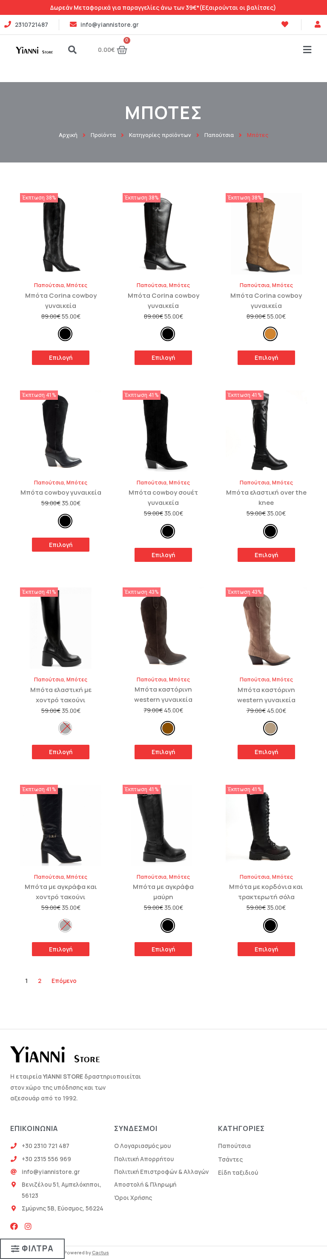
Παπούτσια (49, 285)
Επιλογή (60, 357)
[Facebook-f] (14, 1226)
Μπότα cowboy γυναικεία (60, 492)
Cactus (100, 1252)
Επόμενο (64, 981)
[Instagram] (28, 1226)
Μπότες (76, 285)
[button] (32, 1249)
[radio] (65, 334)
